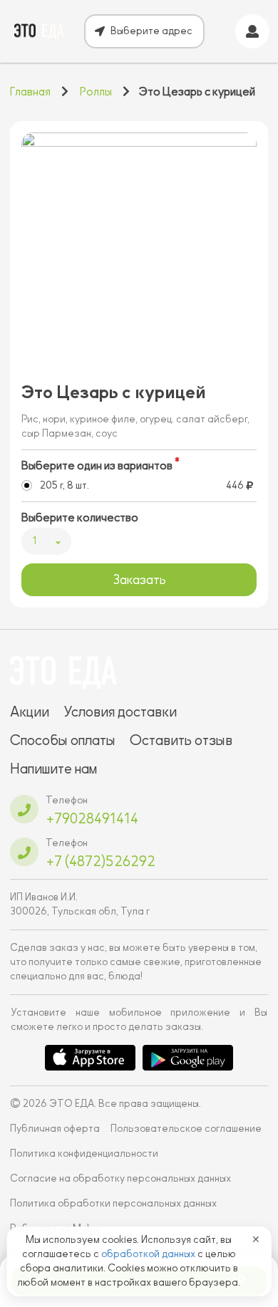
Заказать (139, 580)
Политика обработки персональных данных (113, 1203)
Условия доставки (120, 711)
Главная (30, 91)
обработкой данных (149, 1254)
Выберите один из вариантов (97, 465)
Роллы (96, 91)
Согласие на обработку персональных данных (120, 1178)
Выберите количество (79, 517)
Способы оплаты (62, 740)
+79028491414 (92, 818)
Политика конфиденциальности (84, 1153)
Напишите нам (53, 768)
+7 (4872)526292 (100, 861)
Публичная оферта (55, 1128)
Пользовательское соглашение (186, 1128)
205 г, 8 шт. (64, 485)
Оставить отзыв (181, 740)
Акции (29, 711)
